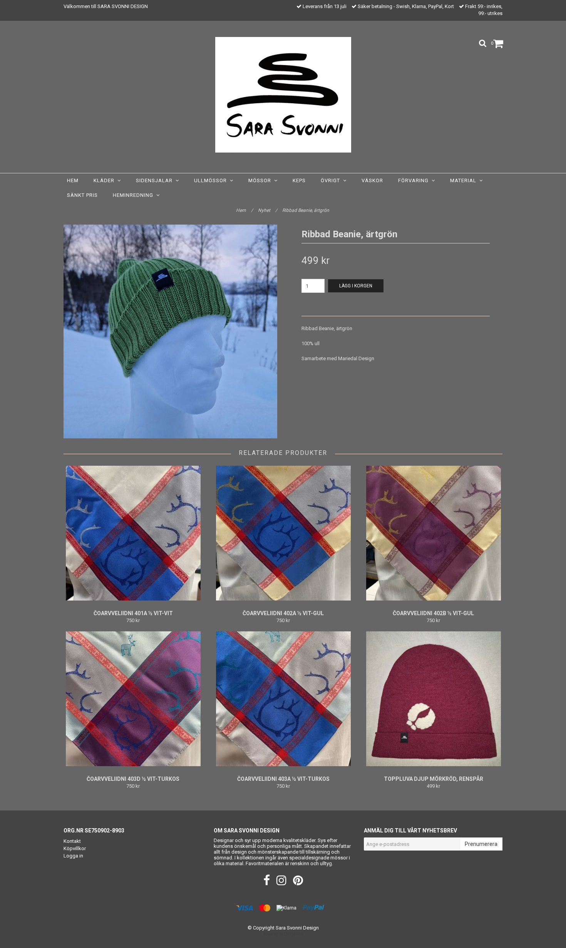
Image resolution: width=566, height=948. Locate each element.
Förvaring (415, 180)
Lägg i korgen (355, 286)
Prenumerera (481, 844)
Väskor (372, 180)
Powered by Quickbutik (283, 934)
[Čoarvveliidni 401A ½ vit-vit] (133, 533)
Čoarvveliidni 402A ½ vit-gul (283, 613)
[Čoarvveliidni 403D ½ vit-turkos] (133, 698)
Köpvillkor (75, 848)
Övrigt (332, 180)
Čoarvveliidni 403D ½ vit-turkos (133, 779)
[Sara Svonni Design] (283, 95)
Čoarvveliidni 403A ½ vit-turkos (283, 779)
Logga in (73, 856)
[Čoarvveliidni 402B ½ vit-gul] (433, 533)
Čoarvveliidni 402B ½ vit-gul (433, 613)
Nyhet (267, 210)
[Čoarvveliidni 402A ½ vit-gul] (283, 533)
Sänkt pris (82, 195)
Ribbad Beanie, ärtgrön (306, 210)
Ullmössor (212, 180)
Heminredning (134, 195)
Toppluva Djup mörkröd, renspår (433, 779)
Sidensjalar (156, 180)
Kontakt (72, 841)
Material (464, 180)
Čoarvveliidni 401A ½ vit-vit (133, 613)
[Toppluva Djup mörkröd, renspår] (433, 698)
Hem (73, 180)
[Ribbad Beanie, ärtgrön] (170, 331)
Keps (299, 180)
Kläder (105, 180)
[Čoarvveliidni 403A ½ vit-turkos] (283, 698)
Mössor (261, 180)
